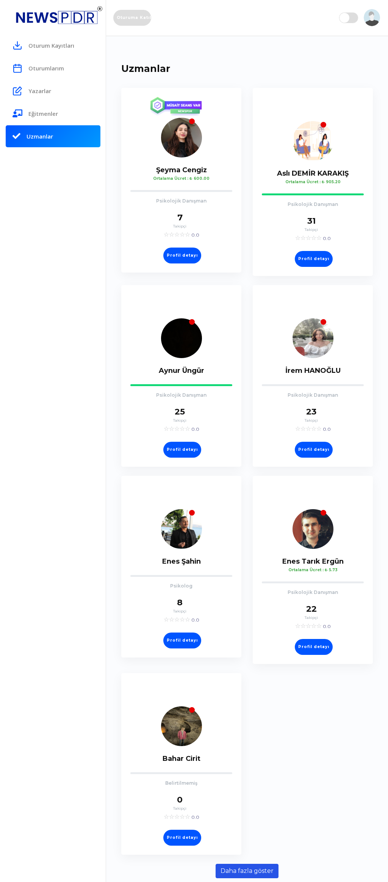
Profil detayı (182, 255)
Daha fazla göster (247, 870)
